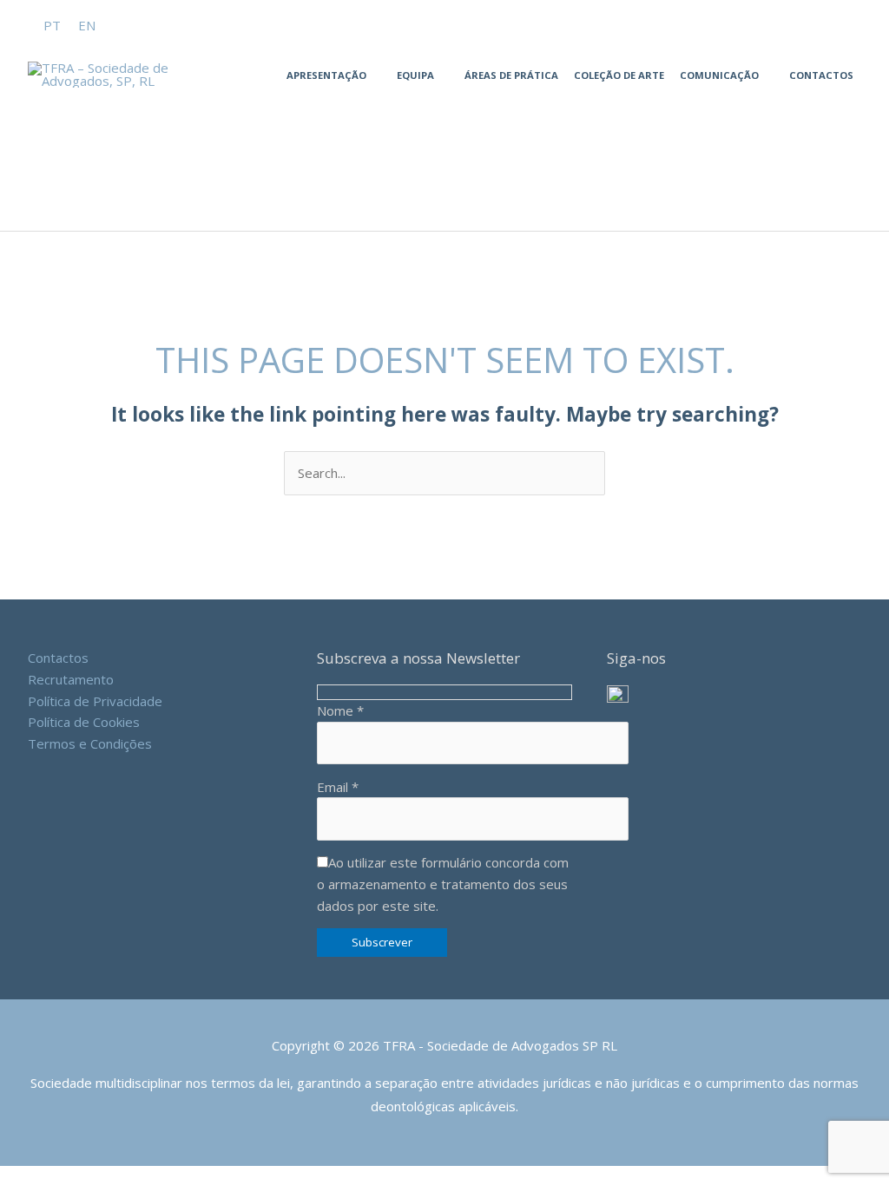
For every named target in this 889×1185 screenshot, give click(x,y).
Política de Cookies (84, 721)
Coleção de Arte (619, 75)
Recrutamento (71, 679)
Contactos (821, 75)
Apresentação (326, 75)
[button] (118, 9)
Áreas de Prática (511, 75)
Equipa (415, 75)
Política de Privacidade (95, 701)
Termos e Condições (90, 743)
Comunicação (719, 75)
